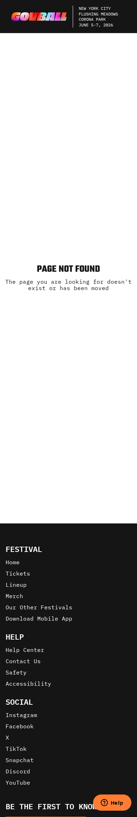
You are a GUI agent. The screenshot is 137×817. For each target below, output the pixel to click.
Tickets (18, 573)
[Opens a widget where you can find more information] (112, 803)
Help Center (25, 650)
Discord (18, 771)
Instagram (21, 715)
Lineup (16, 584)
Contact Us (23, 661)
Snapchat (20, 760)
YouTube (18, 782)
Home (13, 562)
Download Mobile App (39, 618)
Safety (16, 672)
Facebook (20, 726)
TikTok (16, 749)
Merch (14, 596)
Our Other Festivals (39, 607)
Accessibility (28, 683)
